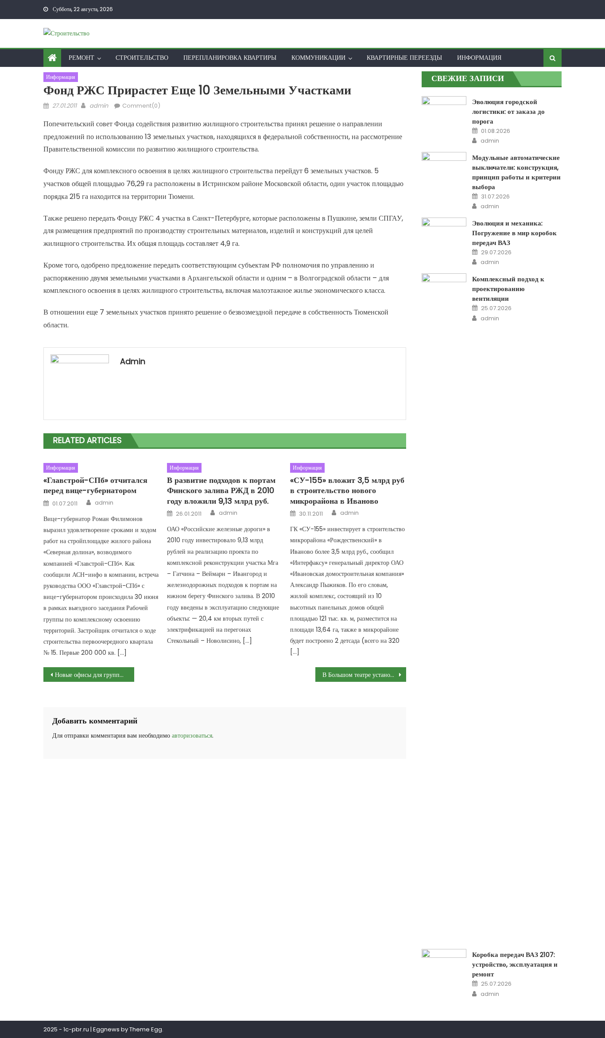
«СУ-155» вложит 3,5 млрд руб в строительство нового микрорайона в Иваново (347, 490)
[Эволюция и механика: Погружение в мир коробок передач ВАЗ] (444, 233)
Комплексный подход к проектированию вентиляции (508, 288)
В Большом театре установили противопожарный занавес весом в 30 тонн (364, 674)
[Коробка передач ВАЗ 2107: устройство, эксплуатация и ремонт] (444, 965)
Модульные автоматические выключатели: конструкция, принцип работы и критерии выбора (516, 172)
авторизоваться (192, 735)
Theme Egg (145, 1029)
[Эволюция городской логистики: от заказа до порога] (444, 104)
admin (98, 105)
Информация (479, 57)
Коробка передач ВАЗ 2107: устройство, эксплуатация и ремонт (515, 964)
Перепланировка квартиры (229, 57)
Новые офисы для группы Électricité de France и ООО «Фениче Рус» (94, 674)
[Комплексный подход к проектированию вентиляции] (444, 605)
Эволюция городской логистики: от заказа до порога (508, 111)
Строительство (142, 57)
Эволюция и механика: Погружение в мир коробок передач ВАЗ (514, 232)
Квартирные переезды (404, 57)
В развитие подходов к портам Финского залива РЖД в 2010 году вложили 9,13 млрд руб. (221, 490)
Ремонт (81, 57)
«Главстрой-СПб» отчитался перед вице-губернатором (95, 485)
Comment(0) (141, 105)
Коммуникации (318, 57)
